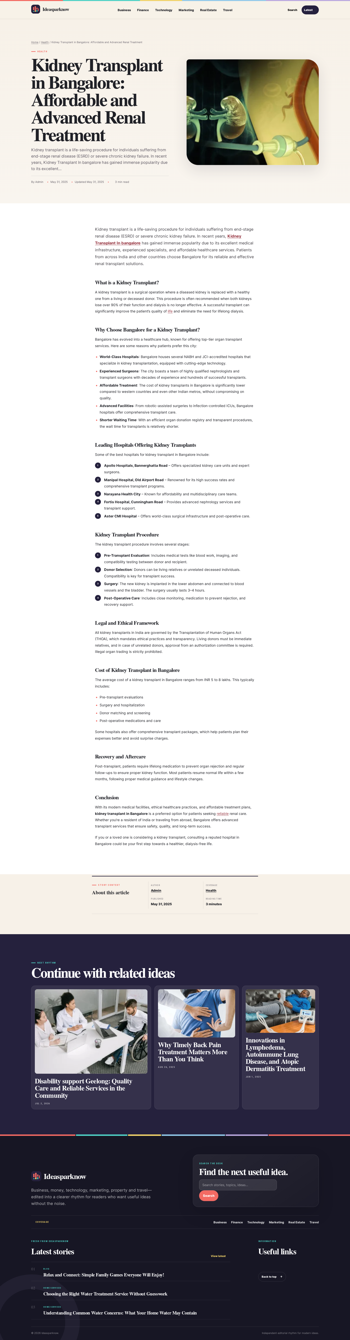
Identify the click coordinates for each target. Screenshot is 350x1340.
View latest (218, 1256)
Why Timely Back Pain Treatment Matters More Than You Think (192, 1051)
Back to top (272, 1276)
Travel (227, 10)
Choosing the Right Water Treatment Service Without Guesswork (105, 1293)
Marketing (186, 10)
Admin (156, 890)
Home (34, 42)
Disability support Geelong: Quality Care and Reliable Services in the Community (83, 1088)
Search (208, 1196)
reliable (223, 813)
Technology (163, 10)
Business (124, 10)
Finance (143, 10)
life (170, 311)
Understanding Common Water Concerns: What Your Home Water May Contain (120, 1312)
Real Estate (208, 10)
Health (45, 42)
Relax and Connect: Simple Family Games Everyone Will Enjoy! (103, 1274)
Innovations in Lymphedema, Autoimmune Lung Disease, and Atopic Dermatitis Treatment (275, 1054)
